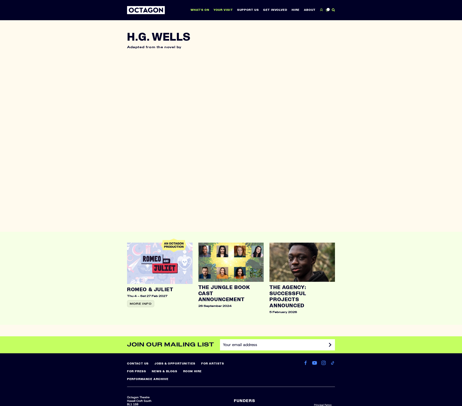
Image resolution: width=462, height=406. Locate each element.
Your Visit (223, 9)
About (310, 9)
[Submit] (330, 345)
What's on (200, 9)
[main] (231, 172)
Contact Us (138, 363)
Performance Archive (147, 379)
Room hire (192, 371)
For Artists (212, 363)
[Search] (333, 10)
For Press (136, 371)
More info (141, 303)
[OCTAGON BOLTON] (146, 10)
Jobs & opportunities (174, 363)
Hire (295, 9)
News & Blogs (164, 371)
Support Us (248, 9)
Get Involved (275, 9)
